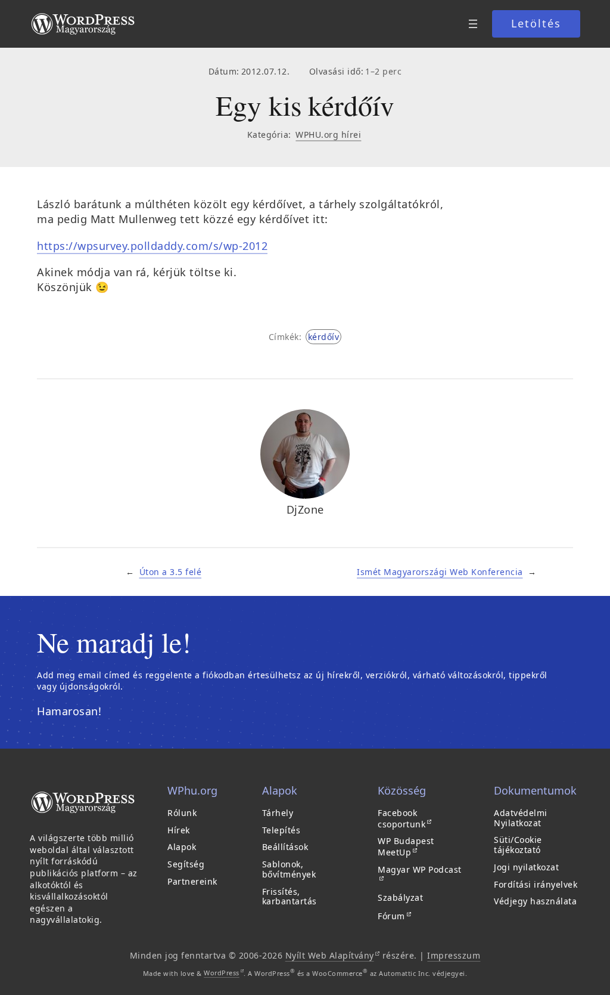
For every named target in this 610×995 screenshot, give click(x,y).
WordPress (224, 972)
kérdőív (324, 336)
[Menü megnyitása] (473, 24)
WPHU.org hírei (328, 134)
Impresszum (453, 955)
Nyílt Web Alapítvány (332, 955)
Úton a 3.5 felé (170, 571)
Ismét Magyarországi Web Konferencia (440, 571)
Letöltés (536, 23)
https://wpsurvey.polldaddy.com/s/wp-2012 (152, 246)
